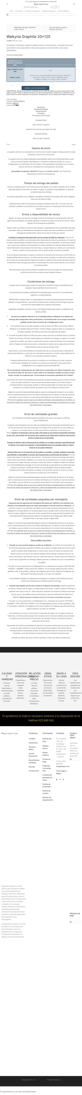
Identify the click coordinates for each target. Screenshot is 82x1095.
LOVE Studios (41, 1080)
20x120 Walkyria (63, 11)
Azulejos (32, 739)
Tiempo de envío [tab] (41, 111)
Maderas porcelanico (49, 11)
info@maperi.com (63, 766)
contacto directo (52, 171)
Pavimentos (19, 11)
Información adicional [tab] (41, 109)
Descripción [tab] (41, 107)
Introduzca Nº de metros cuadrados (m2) (15, 63)
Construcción (34, 771)
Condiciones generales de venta (47, 777)
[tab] (41, 107)
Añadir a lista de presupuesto (35, 88)
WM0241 (15, 103)
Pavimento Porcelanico (32, 11)
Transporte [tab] (41, 113)
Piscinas (32, 767)
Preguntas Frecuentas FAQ (46, 768)
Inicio (11, 11)
